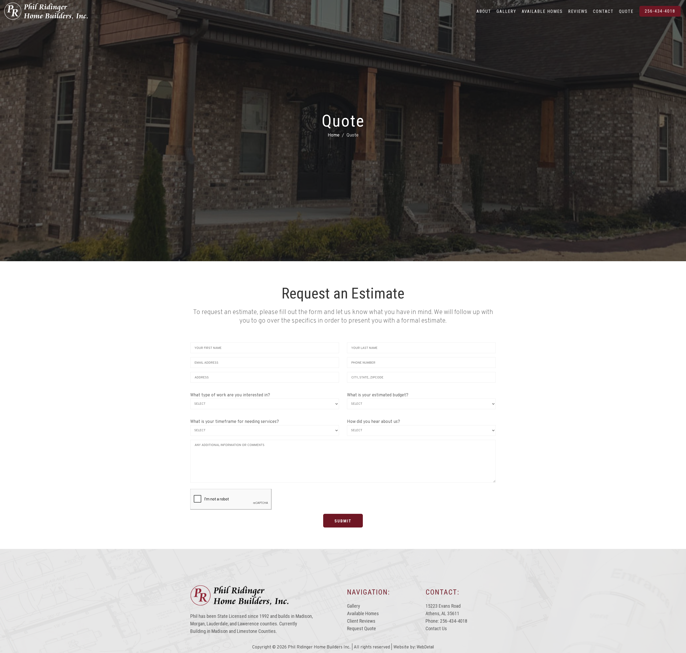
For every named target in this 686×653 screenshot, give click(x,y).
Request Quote (361, 628)
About (483, 11)
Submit (343, 521)
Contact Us (436, 628)
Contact (603, 11)
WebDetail (425, 647)
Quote (626, 11)
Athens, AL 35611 (442, 613)
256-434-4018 (660, 11)
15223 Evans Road (443, 606)
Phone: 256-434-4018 (446, 621)
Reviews (578, 11)
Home (334, 135)
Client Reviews (361, 621)
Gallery (506, 11)
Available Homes (542, 11)
